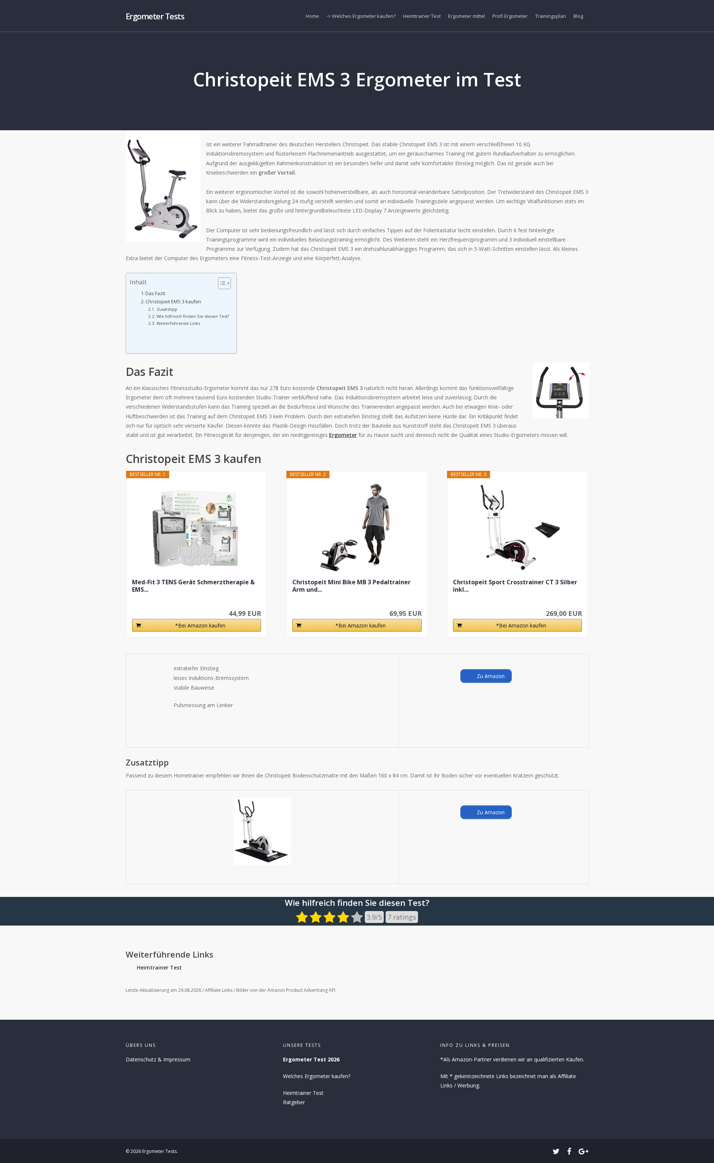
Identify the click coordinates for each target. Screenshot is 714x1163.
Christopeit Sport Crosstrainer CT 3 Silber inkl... (515, 585)
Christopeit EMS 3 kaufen (173, 301)
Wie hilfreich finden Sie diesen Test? (193, 316)
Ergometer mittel (466, 16)
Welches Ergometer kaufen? (316, 1076)
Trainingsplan (550, 16)
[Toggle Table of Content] (220, 283)
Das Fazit (155, 293)
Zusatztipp (167, 309)
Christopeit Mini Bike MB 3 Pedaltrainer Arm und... (351, 585)
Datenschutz (141, 1059)
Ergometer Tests (155, 16)
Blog (578, 16)
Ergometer (343, 434)
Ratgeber (294, 1102)
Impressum (176, 1059)
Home (312, 16)
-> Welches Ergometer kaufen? (361, 16)
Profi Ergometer (510, 16)
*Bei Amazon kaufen (200, 625)
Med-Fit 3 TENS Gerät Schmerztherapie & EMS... (193, 585)
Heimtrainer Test (422, 16)
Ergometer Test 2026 (311, 1059)
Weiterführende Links (178, 323)
